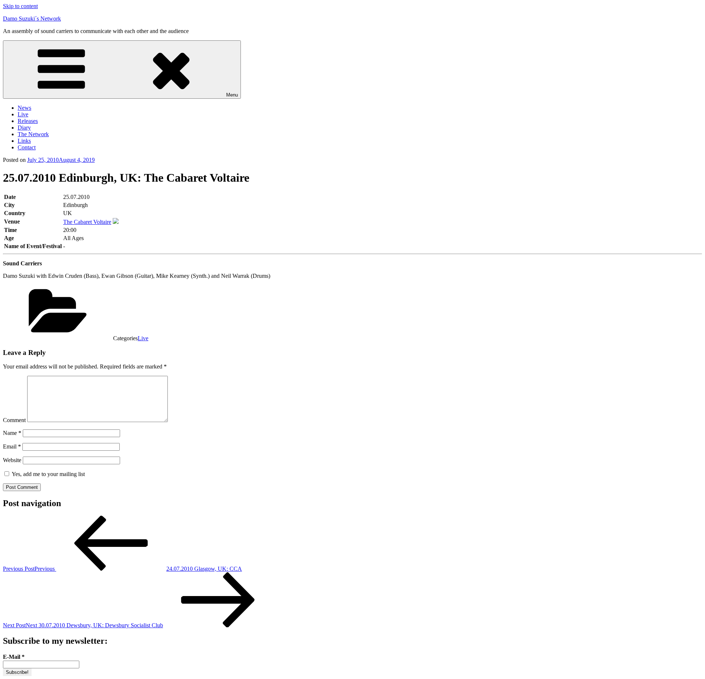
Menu (232, 95)
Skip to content (20, 6)
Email (12, 446)
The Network (33, 134)
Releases (28, 121)
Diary (24, 127)
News (24, 108)
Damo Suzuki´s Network (32, 18)
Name (12, 433)
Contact (27, 147)
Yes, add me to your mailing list (47, 474)
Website (12, 460)
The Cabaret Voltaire (87, 222)
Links (24, 141)
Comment (14, 420)
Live (23, 114)
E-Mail (14, 657)
